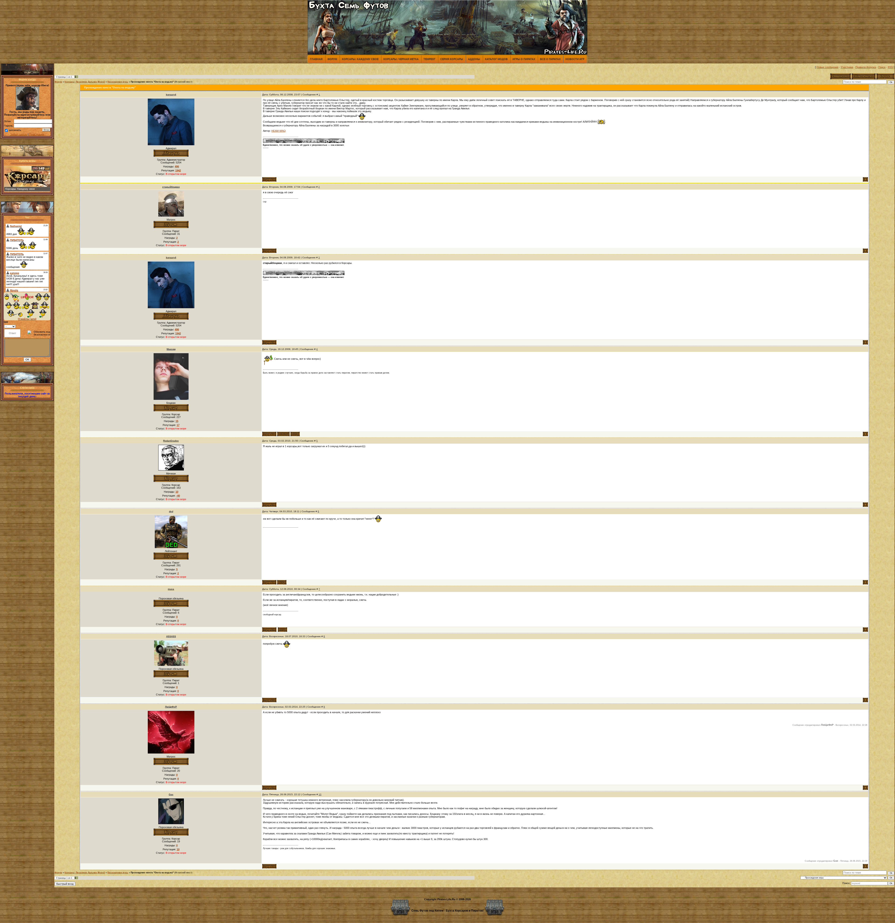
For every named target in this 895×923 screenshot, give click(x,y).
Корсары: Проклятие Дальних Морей (85, 82)
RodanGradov (171, 440)
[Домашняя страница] (283, 434)
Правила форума (865, 67)
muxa (171, 589)
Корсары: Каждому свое (360, 59)
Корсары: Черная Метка (401, 59)
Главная (316, 59)
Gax (171, 794)
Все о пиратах (550, 59)
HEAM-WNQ (278, 130)
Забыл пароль (18, 134)
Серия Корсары (451, 59)
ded (171, 511)
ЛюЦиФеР (171, 706)
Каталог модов (496, 59)
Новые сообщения (827, 67)
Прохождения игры (117, 82)
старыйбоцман (171, 187)
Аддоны (474, 59)
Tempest (429, 59)
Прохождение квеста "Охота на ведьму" (152, 82)
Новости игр (574, 59)
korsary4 (171, 94)
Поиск (881, 67)
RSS (890, 67)
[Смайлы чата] (27, 319)
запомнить (15, 130)
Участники (847, 67)
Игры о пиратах (524, 59)
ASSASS (171, 636)
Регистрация (36, 134)
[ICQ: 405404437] (295, 434)
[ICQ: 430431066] (281, 582)
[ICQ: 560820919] (282, 629)
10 (320, 794)
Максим (171, 349)
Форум (332, 59)
